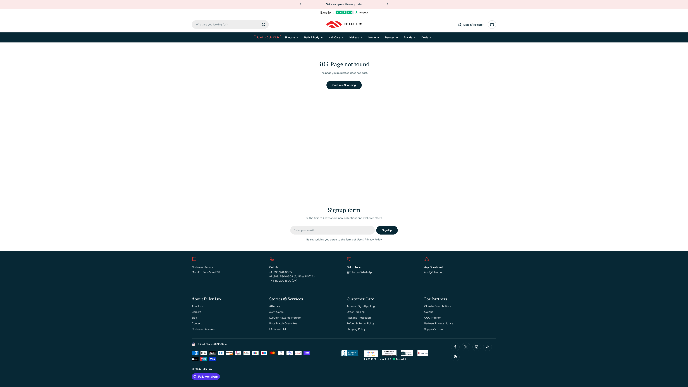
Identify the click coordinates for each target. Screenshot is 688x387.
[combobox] (230, 24)
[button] (300, 4)
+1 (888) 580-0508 (281, 276)
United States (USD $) (210, 344)
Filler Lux (207, 369)
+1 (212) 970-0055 (280, 272)
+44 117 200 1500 (280, 280)
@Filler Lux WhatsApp (360, 272)
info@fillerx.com (434, 272)
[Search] (264, 24)
